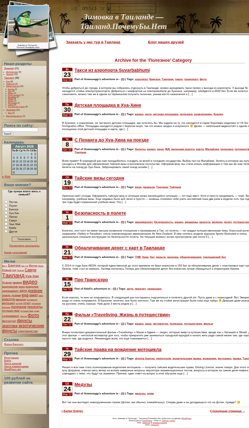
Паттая (13, 202)
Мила (40, 266)
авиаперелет (144, 222)
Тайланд (175, 187)
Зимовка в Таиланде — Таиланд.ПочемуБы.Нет (123, 21)
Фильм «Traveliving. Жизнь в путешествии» (122, 314)
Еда (8, 81)
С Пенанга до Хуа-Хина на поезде (112, 139)
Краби (12, 227)
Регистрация (11, 357)
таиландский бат (214, 257)
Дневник (9, 68)
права (237, 358)
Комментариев (160, 423)
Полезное (11, 110)
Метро (33, 265)
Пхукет (13, 205)
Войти (7, 360)
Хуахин (7, 282)
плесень (6, 307)
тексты (23, 316)
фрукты (24, 320)
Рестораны (12, 103)
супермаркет (10, 316)
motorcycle (163, 358)
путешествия (26, 311)
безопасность (163, 222)
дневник (35, 290)
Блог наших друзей (166, 42)
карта (200, 149)
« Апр (6, 176)
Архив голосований (15, 252)
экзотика (10, 326)
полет (228, 222)
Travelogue (147, 420)
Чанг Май (14, 224)
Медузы (83, 384)
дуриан (16, 295)
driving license (145, 358)
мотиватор (32, 300)
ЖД (167, 149)
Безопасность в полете (100, 213)
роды (36, 311)
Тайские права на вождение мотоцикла (118, 349)
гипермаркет (10, 291)
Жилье (10, 93)
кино (41, 295)
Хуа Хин (14, 213)
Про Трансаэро (91, 279)
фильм (208, 323)
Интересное (12, 72)
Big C (4, 266)
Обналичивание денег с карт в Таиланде (120, 247)
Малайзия (212, 149)
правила (149, 187)
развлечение (203, 114)
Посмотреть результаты (24, 245)
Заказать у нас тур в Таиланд (93, 42)
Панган (13, 216)
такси (178, 79)
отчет (27, 303)
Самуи (10, 105)
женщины (191, 222)
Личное (9, 74)
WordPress (186, 418)
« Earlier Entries (72, 411)
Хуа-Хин (32, 276)
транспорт (191, 79)
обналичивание (190, 257)
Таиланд (9, 77)
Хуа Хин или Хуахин (16, 107)
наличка (172, 257)
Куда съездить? (14, 95)
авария (17, 282)
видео (30, 282)
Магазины (12, 97)
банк (145, 257)
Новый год (9, 270)
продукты (35, 307)
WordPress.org (12, 369)
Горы (10, 91)
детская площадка (165, 114)
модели (217, 222)
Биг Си (24, 266)
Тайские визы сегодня (99, 178)
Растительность (14, 116)
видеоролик (10, 286)
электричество (28, 331)
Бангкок (11, 89)
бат (152, 257)
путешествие (11, 310)
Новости (10, 84)
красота (8, 299)
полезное (18, 307)
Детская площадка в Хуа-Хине (108, 105)
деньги (161, 257)
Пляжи (10, 99)
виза (22, 286)
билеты (140, 149)
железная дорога (183, 149)
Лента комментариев (16, 366)
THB (138, 257)
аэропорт (141, 79)
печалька (36, 303)
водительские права (187, 358)
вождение (32, 286)
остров (19, 303)
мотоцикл (8, 303)
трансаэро (154, 288)
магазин (21, 299)
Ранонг (11, 101)
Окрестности (12, 86)
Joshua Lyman (168, 420)
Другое (13, 231)
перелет (140, 288)
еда (25, 295)
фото (33, 315)
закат (33, 295)
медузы (140, 393)
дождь (6, 295)
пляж (150, 393)
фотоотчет (9, 321)
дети (23, 291)
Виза (10, 113)
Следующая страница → (227, 411)
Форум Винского (13, 344)
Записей (146, 423)
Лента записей (12, 363)
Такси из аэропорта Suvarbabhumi (112, 70)
